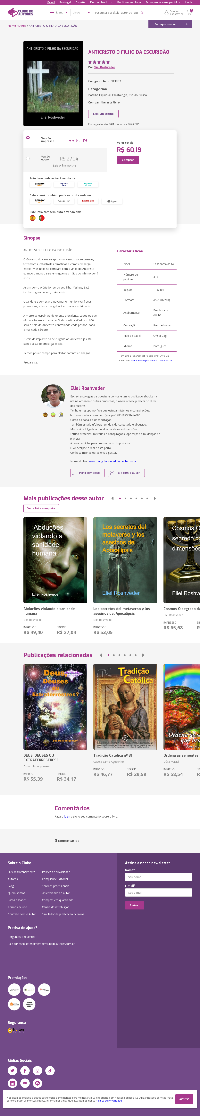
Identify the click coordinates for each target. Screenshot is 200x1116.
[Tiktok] (50, 1070)
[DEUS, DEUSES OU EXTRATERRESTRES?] (55, 707)
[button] (112, 498)
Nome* (130, 870)
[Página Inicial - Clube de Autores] (20, 13)
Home (12, 26)
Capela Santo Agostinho (108, 761)
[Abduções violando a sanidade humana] (55, 560)
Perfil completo (89, 473)
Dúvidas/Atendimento (21, 872)
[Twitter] (12, 1070)
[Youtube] (25, 1083)
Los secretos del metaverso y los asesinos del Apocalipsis (121, 611)
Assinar (135, 905)
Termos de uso (17, 907)
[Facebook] (25, 1070)
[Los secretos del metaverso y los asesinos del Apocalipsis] (125, 560)
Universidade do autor (56, 893)
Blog (11, 886)
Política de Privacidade (109, 1100)
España (80, 2)
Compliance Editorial (55, 879)
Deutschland (98, 2)
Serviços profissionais (55, 886)
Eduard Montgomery (36, 766)
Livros (22, 26)
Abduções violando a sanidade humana (49, 611)
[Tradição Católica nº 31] (125, 707)
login (67, 816)
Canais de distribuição (56, 907)
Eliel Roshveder (104, 67)
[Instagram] (37, 1070)
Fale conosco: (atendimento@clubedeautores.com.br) (42, 944)
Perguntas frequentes (21, 937)
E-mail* (130, 885)
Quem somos (16, 893)
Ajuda (188, 2)
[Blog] (37, 1083)
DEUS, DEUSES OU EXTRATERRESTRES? (40, 757)
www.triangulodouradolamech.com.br (112, 461)
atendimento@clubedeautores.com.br (151, 360)
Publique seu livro (129, 2)
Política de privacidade (56, 872)
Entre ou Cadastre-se (176, 12)
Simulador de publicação (63, 914)
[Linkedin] (12, 1083)
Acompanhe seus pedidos (163, 2)
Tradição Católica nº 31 (112, 755)
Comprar (128, 160)
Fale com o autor (128, 473)
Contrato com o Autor (22, 914)
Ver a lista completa (41, 508)
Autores (13, 879)
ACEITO (184, 1099)
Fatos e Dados (17, 900)
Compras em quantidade (57, 900)
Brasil (51, 2)
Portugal (65, 2)
